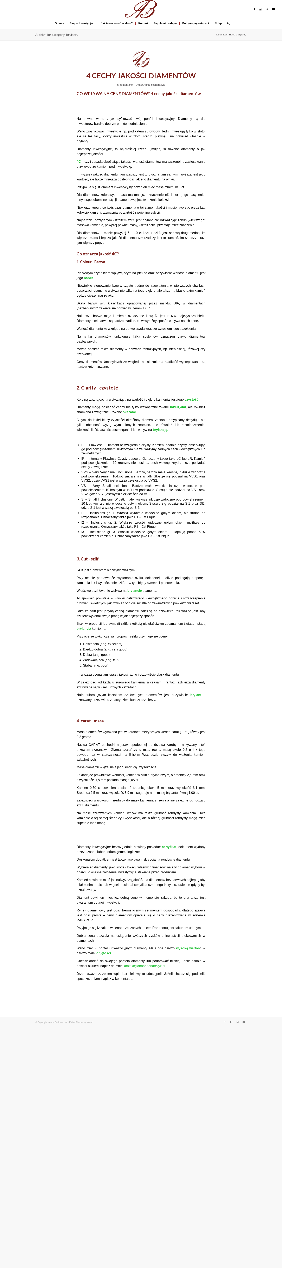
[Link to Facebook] (255, 9)
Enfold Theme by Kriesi (80, 1022)
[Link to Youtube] (273, 9)
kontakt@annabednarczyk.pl (144, 966)
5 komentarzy (125, 84)
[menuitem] (59, 23)
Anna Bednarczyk (154, 84)
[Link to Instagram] (267, 9)
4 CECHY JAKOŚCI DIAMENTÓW (141, 75)
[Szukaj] (227, 23)
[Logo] (141, 9)
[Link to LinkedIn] (261, 9)
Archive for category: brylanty (56, 34)
